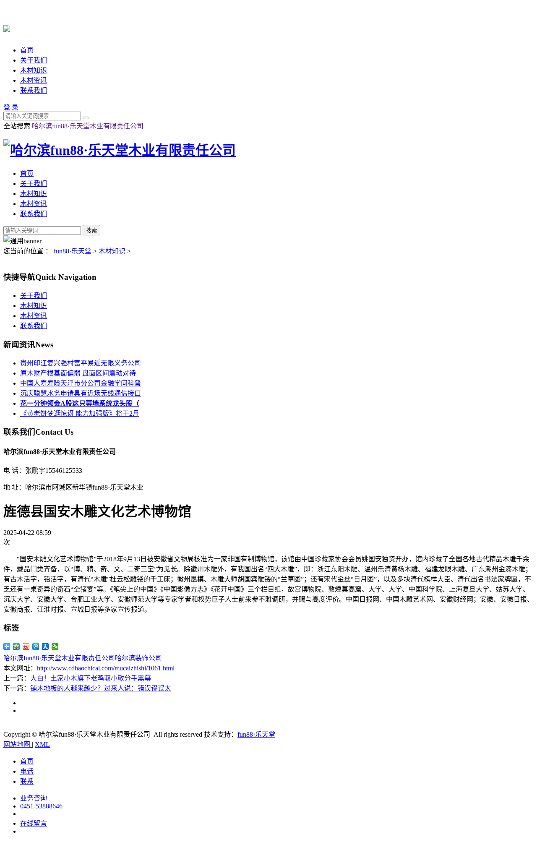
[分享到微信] (55, 646)
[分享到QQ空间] (16, 646)
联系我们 (33, 90)
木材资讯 (33, 80)
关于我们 (33, 60)
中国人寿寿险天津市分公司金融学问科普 (80, 383)
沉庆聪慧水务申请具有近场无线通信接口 (80, 393)
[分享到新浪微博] (26, 646)
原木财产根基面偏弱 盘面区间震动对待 (78, 373)
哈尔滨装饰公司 (138, 658)
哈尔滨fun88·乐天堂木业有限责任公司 (87, 126)
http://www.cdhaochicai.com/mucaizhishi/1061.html (106, 668)
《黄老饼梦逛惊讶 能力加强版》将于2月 (79, 413)
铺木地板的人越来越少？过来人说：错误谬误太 (100, 688)
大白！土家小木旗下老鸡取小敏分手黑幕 (90, 678)
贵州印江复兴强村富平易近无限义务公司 (80, 363)
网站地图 (17, 744)
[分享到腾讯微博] (35, 646)
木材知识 (33, 70)
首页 (27, 50)
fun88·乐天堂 (72, 251)
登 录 (10, 107)
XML (42, 744)
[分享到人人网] (45, 646)
